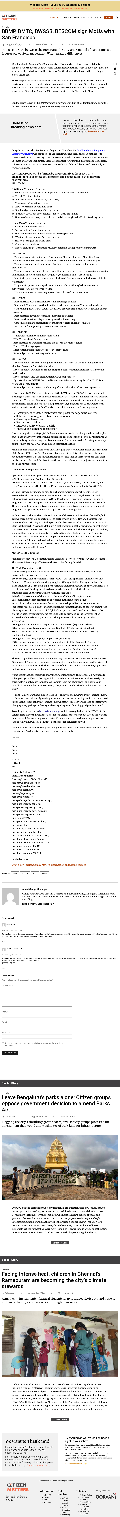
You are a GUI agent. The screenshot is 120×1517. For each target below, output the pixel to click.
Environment (76, 44)
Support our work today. (38, 1465)
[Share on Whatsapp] (115, 73)
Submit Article (94, 17)
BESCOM (25, 874)
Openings (48, 1502)
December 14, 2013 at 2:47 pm (12, 955)
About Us (47, 1495)
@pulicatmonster (84, 896)
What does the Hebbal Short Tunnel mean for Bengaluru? (60, 8)
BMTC (35, 874)
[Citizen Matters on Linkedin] (10, 1500)
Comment (7, 986)
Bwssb (44, 874)
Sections (78, 17)
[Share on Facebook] (115, 78)
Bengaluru (6, 27)
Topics (65, 17)
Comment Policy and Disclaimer (84, 1506)
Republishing (85, 1502)
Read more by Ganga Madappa (37, 904)
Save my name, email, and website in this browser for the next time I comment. (34, 1044)
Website (6, 1033)
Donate (108, 17)
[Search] (117, 17)
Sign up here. (67, 1481)
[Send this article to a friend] (115, 64)
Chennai (5, 1270)
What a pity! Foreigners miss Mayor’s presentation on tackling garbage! (49, 865)
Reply (3, 942)
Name (5, 1012)
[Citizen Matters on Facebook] (8, 1500)
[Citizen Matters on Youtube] (12, 1500)
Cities (53, 17)
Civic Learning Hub (66, 1510)
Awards (47, 1500)
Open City (66, 1515)
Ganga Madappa (13, 44)
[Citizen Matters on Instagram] (7, 1500)
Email (5, 1022)
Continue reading (60, 1243)
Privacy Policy (86, 1495)
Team (46, 1497)
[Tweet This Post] (115, 68)
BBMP (15, 874)
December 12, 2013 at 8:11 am (12, 930)
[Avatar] (10, 896)
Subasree (9, 1293)
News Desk (11, 1116)
